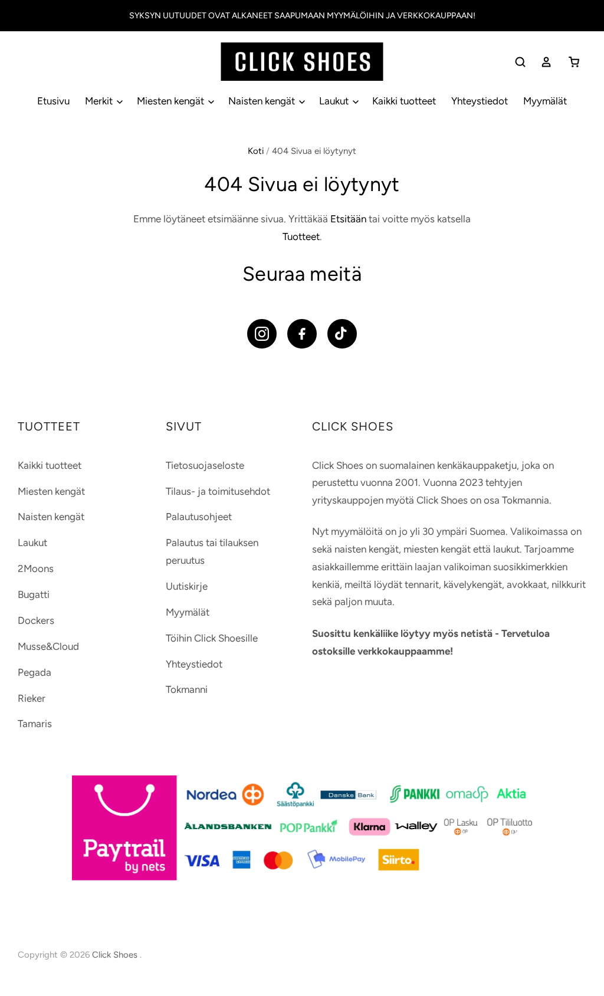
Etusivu (53, 101)
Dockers (36, 620)
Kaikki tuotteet (404, 101)
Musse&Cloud (48, 646)
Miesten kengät (171, 101)
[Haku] (520, 62)
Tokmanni (187, 689)
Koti (256, 151)
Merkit (100, 101)
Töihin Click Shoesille (212, 638)
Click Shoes (116, 954)
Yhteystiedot (479, 101)
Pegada (34, 672)
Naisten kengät (262, 101)
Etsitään (348, 219)
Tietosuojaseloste (205, 465)
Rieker (31, 698)
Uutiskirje (187, 586)
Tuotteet (301, 236)
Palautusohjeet (199, 516)
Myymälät (545, 101)
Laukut (335, 101)
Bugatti (34, 594)
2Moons (36, 568)
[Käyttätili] (546, 62)
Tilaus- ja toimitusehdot (218, 491)
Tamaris (35, 723)
